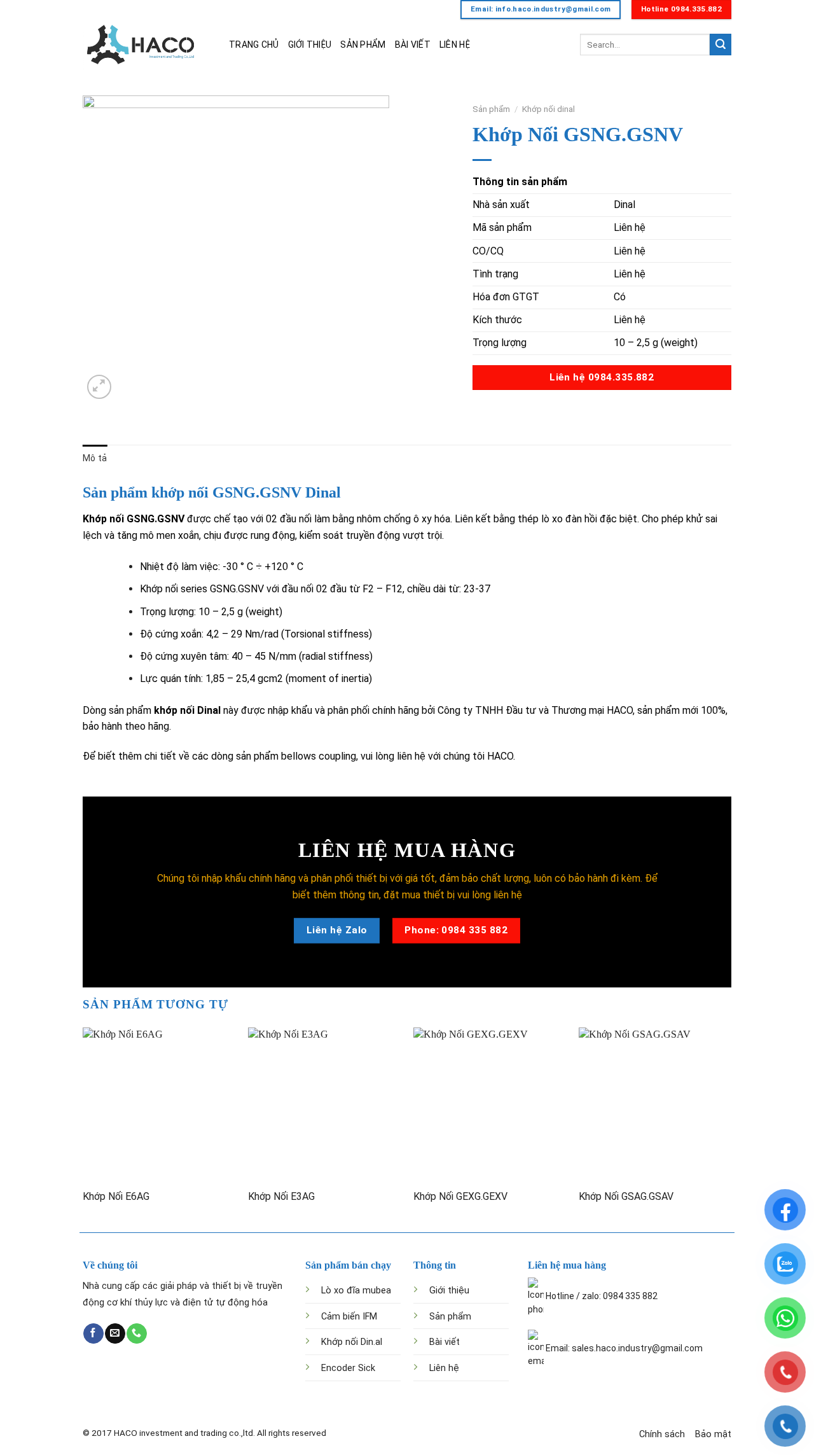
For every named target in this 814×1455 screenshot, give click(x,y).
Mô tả (95, 458)
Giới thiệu (449, 1290)
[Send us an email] (115, 1333)
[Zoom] (99, 387)
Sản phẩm (491, 109)
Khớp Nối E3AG (281, 1196)
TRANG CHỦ (254, 44)
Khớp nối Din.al (351, 1342)
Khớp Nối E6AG (116, 1196)
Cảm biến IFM (349, 1316)
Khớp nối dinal (548, 109)
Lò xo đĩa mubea (356, 1290)
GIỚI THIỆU (310, 44)
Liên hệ (444, 1368)
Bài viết (444, 1342)
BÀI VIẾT (413, 44)
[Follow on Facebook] (93, 1333)
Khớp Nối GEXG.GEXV (460, 1196)
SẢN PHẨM (362, 44)
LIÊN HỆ (454, 44)
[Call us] (136, 1333)
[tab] (95, 458)
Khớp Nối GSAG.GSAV (626, 1196)
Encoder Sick (348, 1368)
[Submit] (720, 44)
